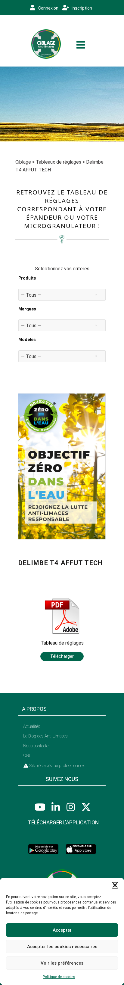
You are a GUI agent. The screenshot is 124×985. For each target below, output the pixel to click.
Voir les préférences (62, 963)
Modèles (27, 339)
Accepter (62, 930)
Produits (27, 278)
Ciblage (23, 162)
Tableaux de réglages (58, 162)
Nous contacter (36, 745)
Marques (27, 309)
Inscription (81, 8)
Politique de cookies (59, 977)
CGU (27, 755)
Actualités (31, 726)
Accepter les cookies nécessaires (62, 946)
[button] (115, 885)
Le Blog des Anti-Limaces (45, 736)
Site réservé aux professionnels (57, 765)
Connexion (47, 8)
